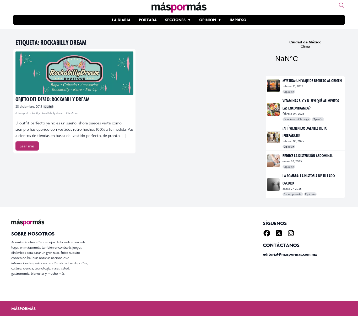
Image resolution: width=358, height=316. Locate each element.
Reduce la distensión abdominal (308, 155)
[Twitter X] (279, 233)
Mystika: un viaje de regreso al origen (312, 80)
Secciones (175, 19)
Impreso (238, 19)
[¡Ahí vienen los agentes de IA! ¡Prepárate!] (273, 137)
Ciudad (48, 106)
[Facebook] (267, 233)
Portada (148, 19)
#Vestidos (72, 113)
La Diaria (121, 19)
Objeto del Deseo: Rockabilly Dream (52, 98)
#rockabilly (33, 113)
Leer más (27, 145)
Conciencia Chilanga (297, 119)
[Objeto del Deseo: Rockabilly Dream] (74, 73)
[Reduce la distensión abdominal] (273, 160)
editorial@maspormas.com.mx (290, 254)
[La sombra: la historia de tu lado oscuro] (273, 184)
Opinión (207, 19)
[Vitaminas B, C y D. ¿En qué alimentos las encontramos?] (273, 109)
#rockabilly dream (53, 113)
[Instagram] (291, 233)
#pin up (20, 113)
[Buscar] (341, 5)
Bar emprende (293, 194)
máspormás (23, 308)
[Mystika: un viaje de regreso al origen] (273, 85)
